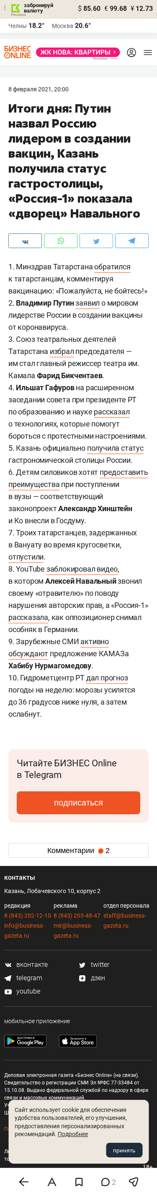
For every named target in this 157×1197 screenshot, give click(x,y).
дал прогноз (107, 677)
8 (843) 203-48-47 (77, 915)
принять (124, 1150)
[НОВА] (75, 52)
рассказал (111, 411)
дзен (97, 978)
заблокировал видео (82, 569)
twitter (99, 965)
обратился (112, 266)
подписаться (78, 802)
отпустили (26, 556)
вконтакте (31, 965)
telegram (28, 978)
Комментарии (78, 850)
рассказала (28, 617)
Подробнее (73, 1134)
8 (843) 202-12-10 (27, 915)
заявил (87, 303)
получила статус (115, 448)
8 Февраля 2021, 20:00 (38, 89)
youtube (27, 991)
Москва (62, 26)
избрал (62, 351)
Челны (17, 26)
